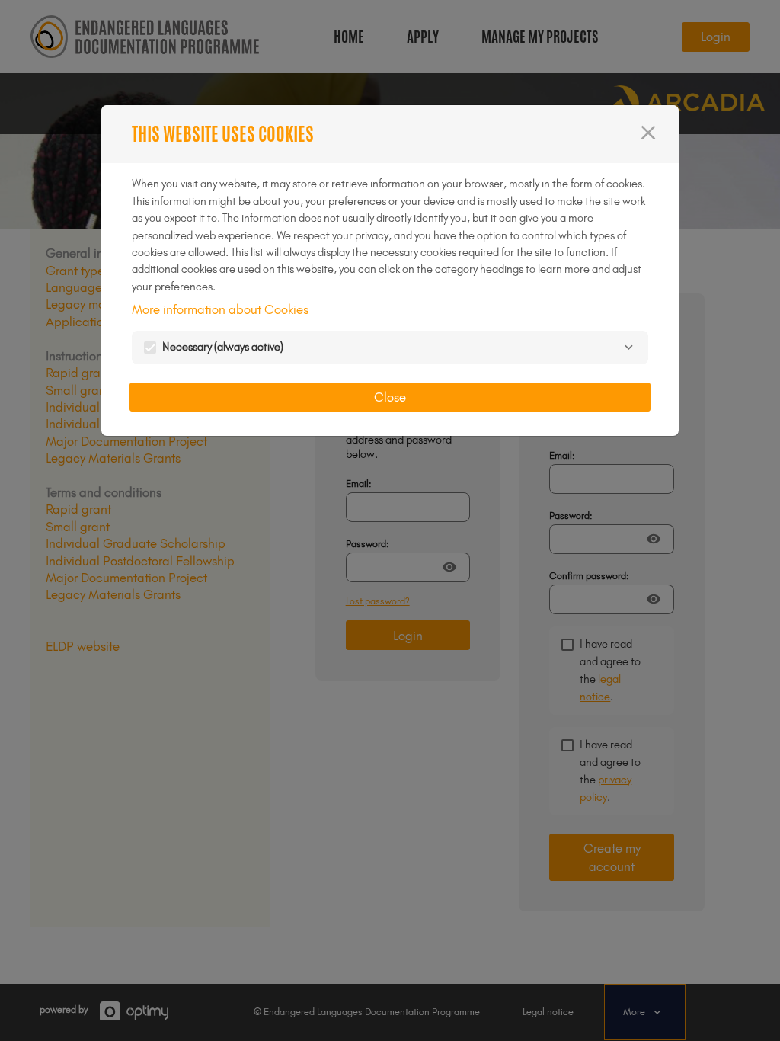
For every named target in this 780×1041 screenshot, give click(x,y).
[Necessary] (628, 347)
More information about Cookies (220, 309)
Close (390, 397)
